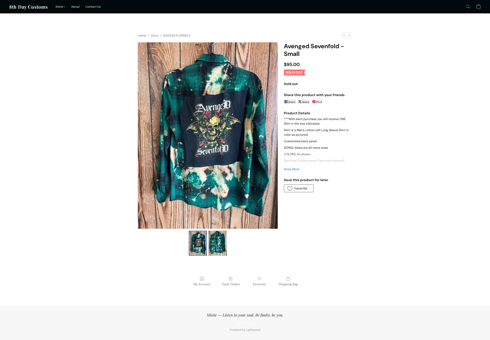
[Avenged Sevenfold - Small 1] (217, 243)
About (75, 6)
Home (142, 36)
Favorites (259, 284)
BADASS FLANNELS (176, 36)
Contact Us (93, 6)
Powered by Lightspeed (245, 329)
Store (60, 6)
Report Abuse (245, 323)
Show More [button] (291, 169)
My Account (202, 284)
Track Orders (231, 284)
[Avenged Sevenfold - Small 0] (198, 243)
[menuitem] (344, 35)
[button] (28, 6)
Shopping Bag (288, 284)
